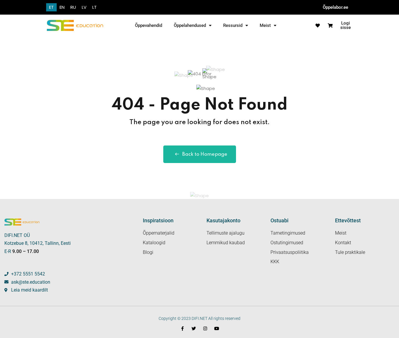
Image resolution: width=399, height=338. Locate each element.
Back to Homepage (204, 154)
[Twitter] (194, 328)
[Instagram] (205, 328)
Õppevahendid (148, 25)
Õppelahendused (190, 25)
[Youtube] (216, 328)
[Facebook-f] (182, 328)
